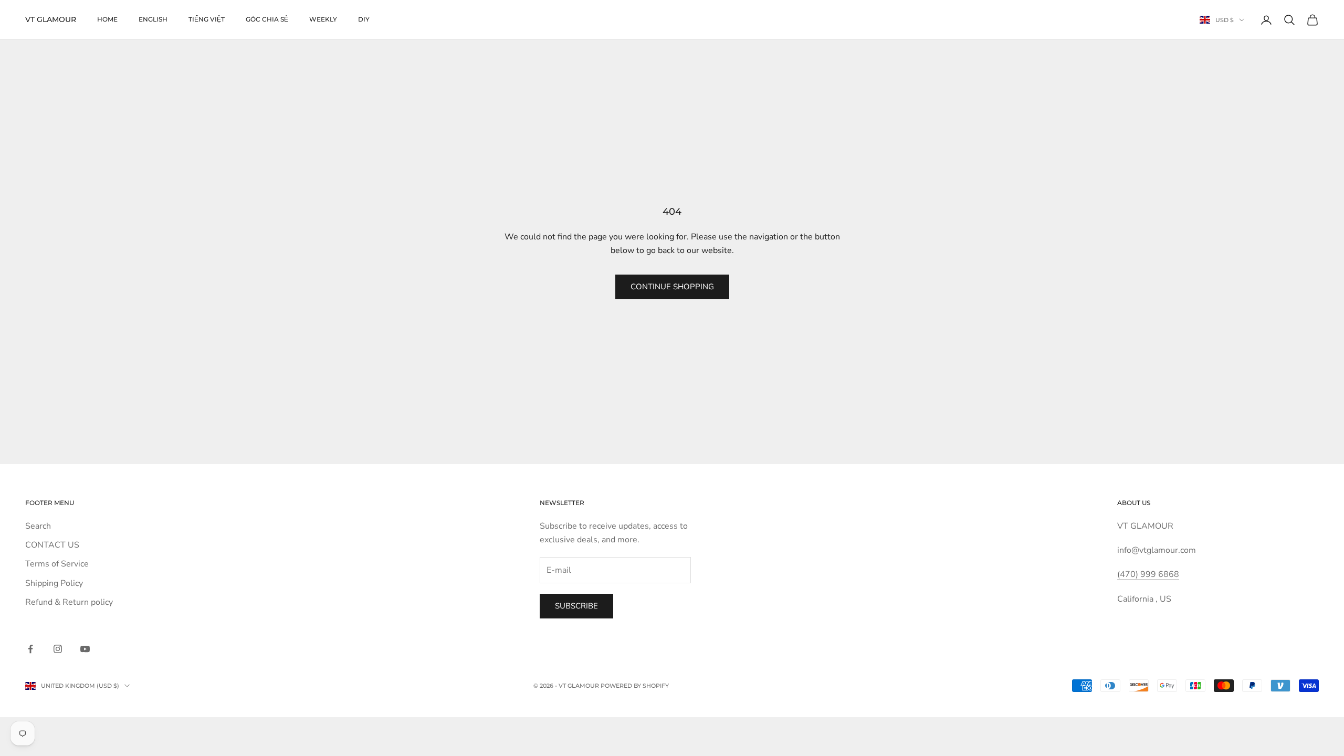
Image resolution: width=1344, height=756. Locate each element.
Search (38, 526)
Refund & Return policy (69, 602)
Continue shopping (672, 286)
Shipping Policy (54, 583)
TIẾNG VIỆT (206, 19)
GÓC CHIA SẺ (267, 19)
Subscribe (576, 606)
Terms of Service (57, 564)
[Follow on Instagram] (57, 649)
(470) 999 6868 (1148, 574)
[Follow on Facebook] (30, 649)
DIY (364, 19)
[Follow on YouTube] (85, 649)
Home (107, 19)
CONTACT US (52, 545)
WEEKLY (323, 19)
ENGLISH (153, 19)
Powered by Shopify (635, 685)
